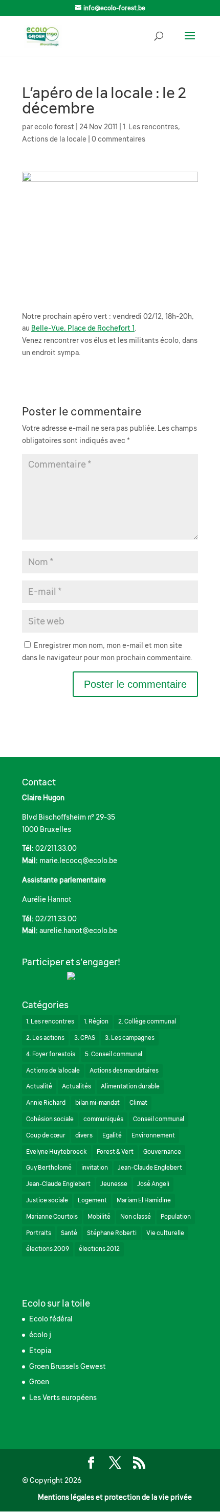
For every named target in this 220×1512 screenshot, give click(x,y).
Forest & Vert (115, 1151)
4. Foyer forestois (50, 1054)
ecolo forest (54, 127)
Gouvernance (162, 1151)
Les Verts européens (63, 1397)
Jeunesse (113, 1184)
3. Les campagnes (130, 1037)
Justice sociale (47, 1200)
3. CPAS (84, 1037)
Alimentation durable (130, 1086)
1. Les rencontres (150, 127)
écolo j (40, 1335)
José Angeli (153, 1184)
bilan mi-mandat (97, 1102)
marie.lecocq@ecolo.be (78, 860)
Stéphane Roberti (112, 1233)
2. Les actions (45, 1037)
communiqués (103, 1119)
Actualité (39, 1086)
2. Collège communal (147, 1021)
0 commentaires (118, 139)
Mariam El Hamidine (144, 1200)
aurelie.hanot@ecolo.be (78, 930)
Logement (92, 1200)
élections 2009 (47, 1248)
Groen (39, 1382)
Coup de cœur (45, 1135)
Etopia (40, 1350)
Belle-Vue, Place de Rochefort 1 (83, 328)
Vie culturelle (165, 1233)
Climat (138, 1102)
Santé (69, 1233)
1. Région (96, 1021)
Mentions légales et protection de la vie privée (115, 1497)
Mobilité (99, 1216)
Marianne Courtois (52, 1216)
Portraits (38, 1233)
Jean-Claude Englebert (150, 1167)
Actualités (76, 1086)
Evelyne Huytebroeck (56, 1151)
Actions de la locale (54, 139)
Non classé (135, 1216)
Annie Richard (45, 1102)
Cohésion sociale (50, 1119)
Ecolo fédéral (51, 1319)
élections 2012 (99, 1248)
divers (84, 1135)
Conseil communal (158, 1119)
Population (176, 1216)
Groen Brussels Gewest (67, 1366)
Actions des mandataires (124, 1070)
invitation (94, 1167)
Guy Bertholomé (49, 1167)
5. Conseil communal (113, 1054)
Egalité (112, 1135)
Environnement (153, 1135)
